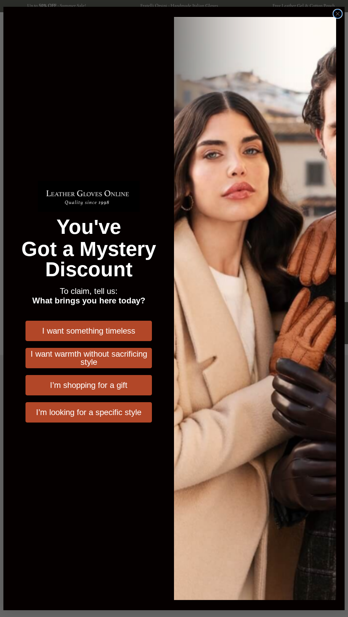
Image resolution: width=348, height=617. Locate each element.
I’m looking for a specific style (88, 412)
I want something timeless (88, 330)
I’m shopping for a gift (88, 385)
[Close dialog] (337, 14)
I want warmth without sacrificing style (89, 358)
